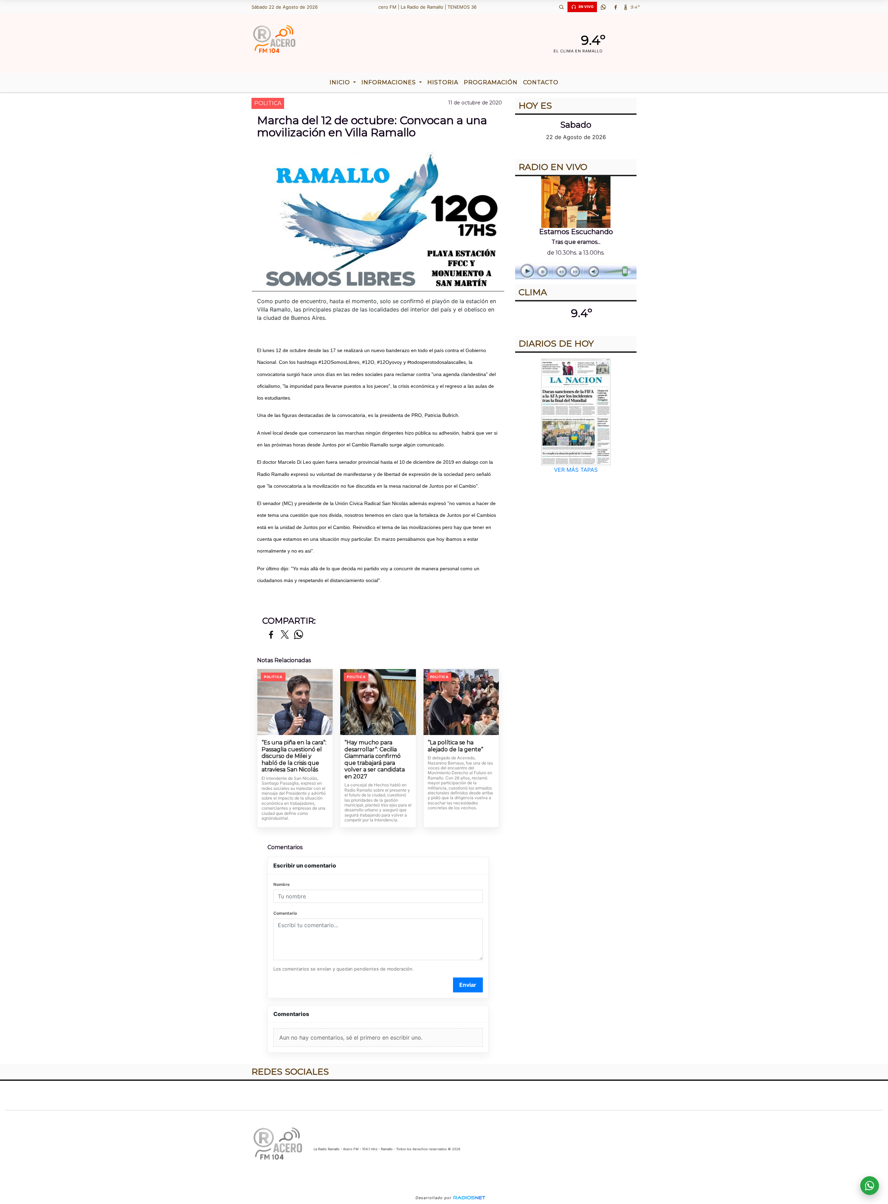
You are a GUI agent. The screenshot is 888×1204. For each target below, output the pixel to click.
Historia (442, 82)
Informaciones (389, 82)
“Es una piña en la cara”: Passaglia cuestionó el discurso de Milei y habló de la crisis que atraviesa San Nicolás (294, 756)
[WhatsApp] (603, 7)
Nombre (281, 884)
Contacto (540, 82)
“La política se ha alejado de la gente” (455, 746)
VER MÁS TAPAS (576, 469)
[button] (561, 7)
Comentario (285, 913)
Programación (491, 82)
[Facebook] (615, 7)
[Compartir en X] (285, 635)
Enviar (467, 984)
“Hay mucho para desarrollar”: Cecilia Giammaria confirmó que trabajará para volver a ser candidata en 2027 (374, 759)
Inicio (341, 82)
